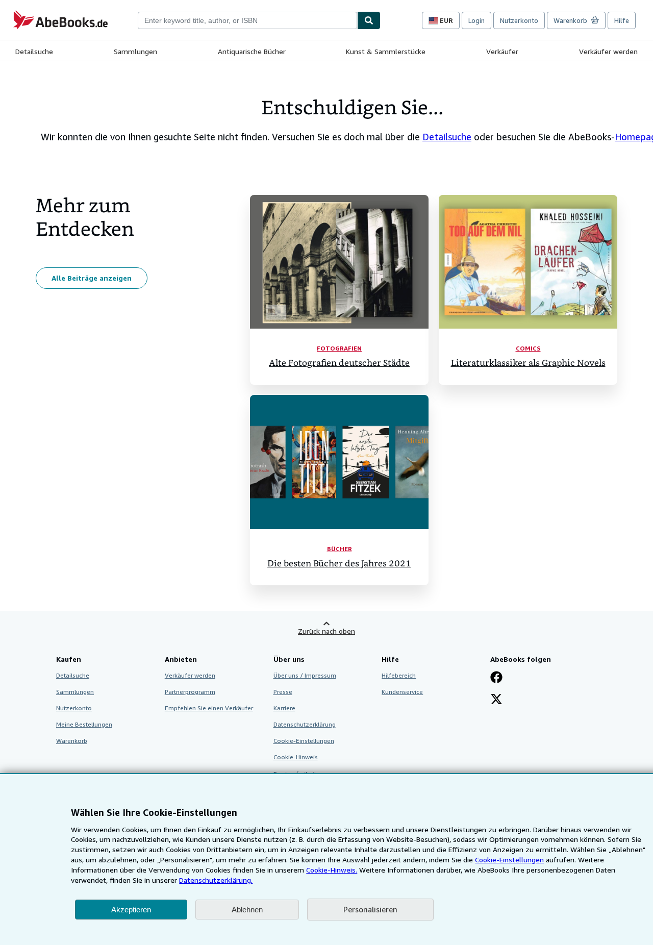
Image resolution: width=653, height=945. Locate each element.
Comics (528, 348)
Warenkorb (71, 740)
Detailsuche (34, 51)
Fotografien (339, 348)
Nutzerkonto (519, 20)
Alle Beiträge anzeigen (92, 277)
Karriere (284, 708)
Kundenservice (402, 691)
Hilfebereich (399, 675)
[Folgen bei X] (496, 700)
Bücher (339, 549)
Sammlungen (135, 51)
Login (476, 20)
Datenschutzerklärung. (216, 880)
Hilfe (621, 20)
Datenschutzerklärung (304, 724)
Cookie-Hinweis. (331, 869)
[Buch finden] (369, 20)
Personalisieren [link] (370, 909)
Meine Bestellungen (84, 724)
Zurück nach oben (326, 631)
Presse (282, 691)
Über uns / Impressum (304, 675)
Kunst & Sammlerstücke (385, 51)
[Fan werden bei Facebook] (496, 678)
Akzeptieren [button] (131, 909)
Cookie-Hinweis (295, 757)
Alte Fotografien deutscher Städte (339, 363)
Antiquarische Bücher (252, 51)
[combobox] (247, 20)
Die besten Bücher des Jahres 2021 (339, 563)
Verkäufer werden (608, 51)
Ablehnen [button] (247, 909)
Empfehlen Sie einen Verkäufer (209, 708)
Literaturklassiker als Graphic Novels (528, 363)
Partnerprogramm (190, 691)
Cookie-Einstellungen (509, 859)
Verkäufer (502, 51)
